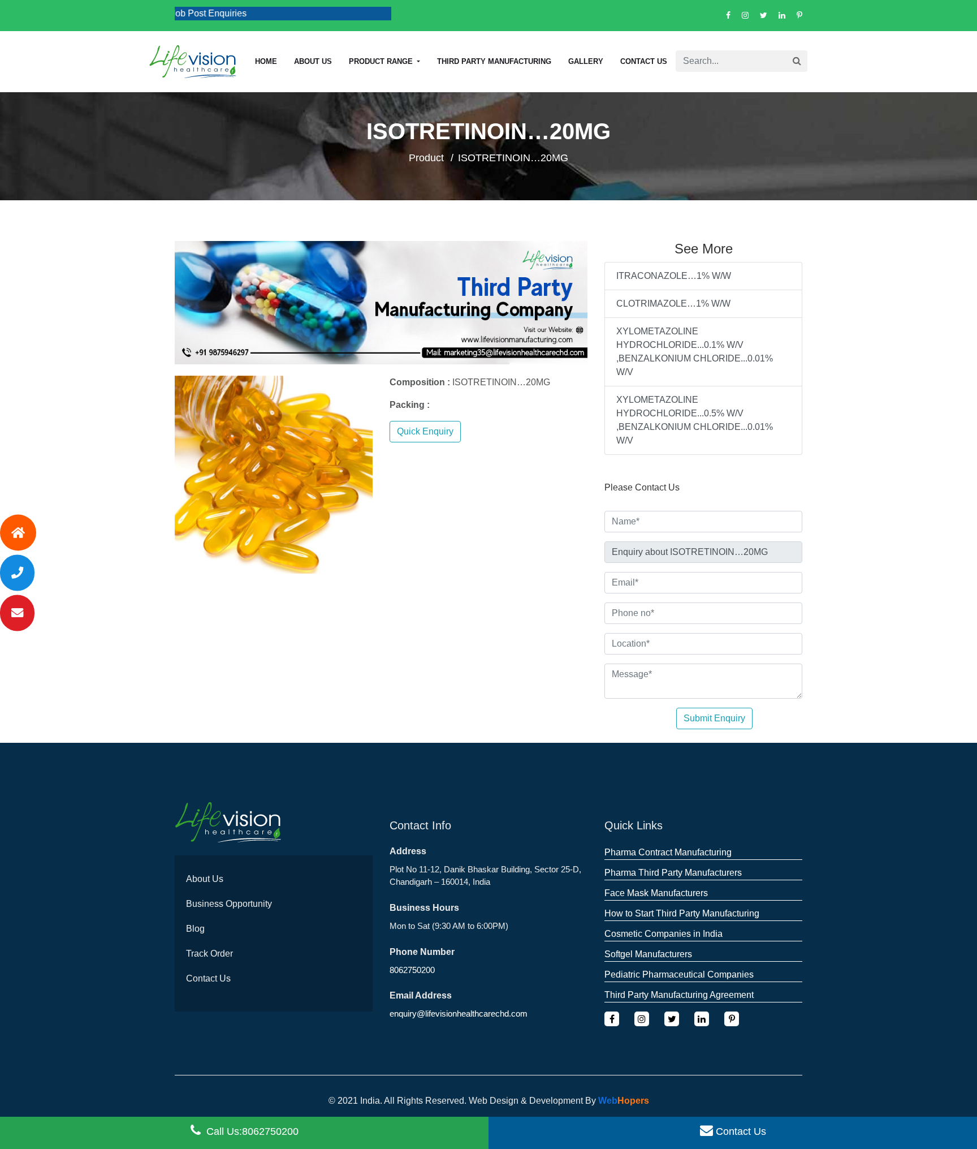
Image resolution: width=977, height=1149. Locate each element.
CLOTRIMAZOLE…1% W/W (673, 303)
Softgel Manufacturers (648, 954)
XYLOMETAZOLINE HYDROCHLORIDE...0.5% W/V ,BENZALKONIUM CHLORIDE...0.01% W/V (694, 420)
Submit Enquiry (714, 718)
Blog (195, 928)
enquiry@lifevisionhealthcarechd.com (459, 1013)
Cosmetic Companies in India (663, 934)
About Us (204, 879)
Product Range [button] (382, 61)
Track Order (209, 953)
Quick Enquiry (425, 431)
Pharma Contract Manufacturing (668, 852)
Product (426, 157)
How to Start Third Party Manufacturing (681, 913)
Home (266, 61)
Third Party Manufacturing (494, 61)
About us (313, 61)
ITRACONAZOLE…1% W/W (673, 276)
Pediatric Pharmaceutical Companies (679, 974)
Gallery (585, 61)
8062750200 (412, 970)
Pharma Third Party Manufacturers (673, 872)
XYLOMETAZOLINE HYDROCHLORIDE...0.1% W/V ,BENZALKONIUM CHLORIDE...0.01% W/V (694, 351)
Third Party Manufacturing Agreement (679, 995)
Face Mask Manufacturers (656, 893)
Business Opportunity (229, 904)
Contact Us (643, 61)
